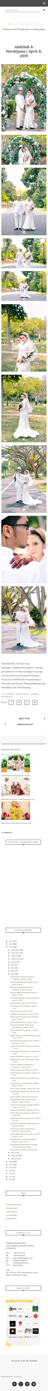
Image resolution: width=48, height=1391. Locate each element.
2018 (11, 1161)
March (13, 1152)
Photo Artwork (11, 1208)
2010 (11, 1179)
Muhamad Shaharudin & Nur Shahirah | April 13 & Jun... (21, 988)
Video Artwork (11, 1211)
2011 (11, 1176)
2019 (11, 947)
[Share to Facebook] (11, 702)
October (14, 956)
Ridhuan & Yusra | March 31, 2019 (23, 1070)
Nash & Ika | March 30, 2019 (21, 1011)
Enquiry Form (11, 1218)
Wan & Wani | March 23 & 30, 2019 (24, 1150)
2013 (11, 1173)
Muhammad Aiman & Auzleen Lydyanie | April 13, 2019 (22, 978)
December (15, 950)
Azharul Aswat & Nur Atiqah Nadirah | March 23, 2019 (24, 1106)
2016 (11, 1167)
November (15, 953)
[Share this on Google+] (27, 702)
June (13, 968)
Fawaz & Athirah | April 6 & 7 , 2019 (24, 1056)
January (14, 1158)
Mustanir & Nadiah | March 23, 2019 (24, 1110)
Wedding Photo (23, 694)
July (12, 965)
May (13, 971)
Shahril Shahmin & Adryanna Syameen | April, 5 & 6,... (22, 1065)
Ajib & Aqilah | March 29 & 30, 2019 (24, 1097)
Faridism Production (34, 1377)
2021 (11, 941)
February (15, 1155)
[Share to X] (19, 702)
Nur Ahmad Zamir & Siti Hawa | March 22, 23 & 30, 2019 (22, 1130)
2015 (11, 1170)
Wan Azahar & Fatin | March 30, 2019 (25, 1088)
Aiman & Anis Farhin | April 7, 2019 (23, 1022)
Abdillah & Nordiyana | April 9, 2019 (24, 1014)
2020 (11, 944)
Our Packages (11, 1215)
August (14, 962)
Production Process (14, 1204)
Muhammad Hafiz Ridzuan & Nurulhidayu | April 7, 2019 (21, 1026)
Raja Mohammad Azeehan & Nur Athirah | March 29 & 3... (23, 1100)
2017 (11, 1164)
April (13, 974)
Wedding (11, 694)
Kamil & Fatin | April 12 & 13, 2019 (23, 1003)
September (15, 959)
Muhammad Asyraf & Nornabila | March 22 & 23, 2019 (23, 1140)
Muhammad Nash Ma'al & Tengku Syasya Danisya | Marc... (23, 1145)
